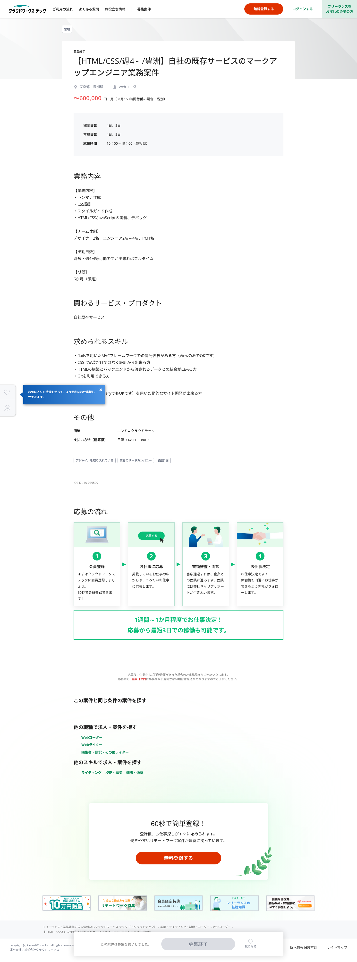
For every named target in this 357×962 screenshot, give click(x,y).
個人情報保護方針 (303, 947)
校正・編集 (113, 772)
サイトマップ (337, 947)
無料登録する (178, 858)
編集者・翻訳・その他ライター (105, 752)
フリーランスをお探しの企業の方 (339, 9)
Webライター (91, 744)
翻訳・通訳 (134, 772)
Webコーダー (91, 737)
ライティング (91, 772)
